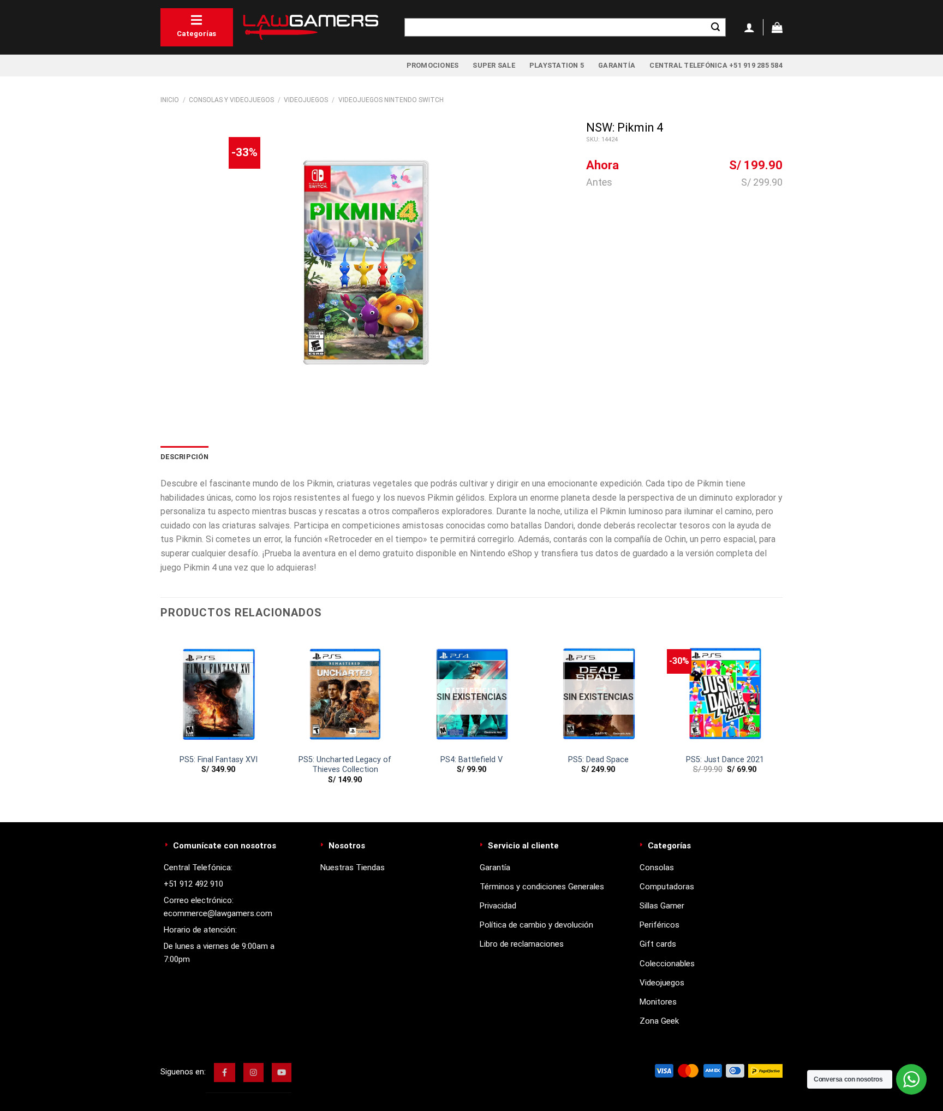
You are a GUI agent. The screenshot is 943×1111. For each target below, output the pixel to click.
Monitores (658, 1002)
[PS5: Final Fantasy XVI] (218, 690)
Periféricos (659, 925)
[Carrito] (777, 27)
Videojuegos (306, 100)
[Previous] (161, 718)
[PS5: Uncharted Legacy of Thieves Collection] (345, 690)
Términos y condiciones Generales (542, 887)
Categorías (197, 33)
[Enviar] (715, 27)
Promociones (433, 65)
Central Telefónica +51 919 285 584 (716, 65)
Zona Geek (659, 1021)
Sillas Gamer (662, 906)
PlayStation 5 (556, 65)
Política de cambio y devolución (536, 925)
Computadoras (667, 887)
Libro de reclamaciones (522, 944)
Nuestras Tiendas (352, 867)
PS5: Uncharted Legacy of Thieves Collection (345, 765)
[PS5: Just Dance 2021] (725, 690)
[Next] (782, 718)
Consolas (657, 867)
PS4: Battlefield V (471, 759)
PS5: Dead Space (598, 759)
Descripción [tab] (184, 457)
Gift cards (658, 944)
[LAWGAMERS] (310, 27)
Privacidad (498, 906)
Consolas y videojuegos (231, 100)
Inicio (169, 100)
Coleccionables (667, 964)
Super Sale (494, 65)
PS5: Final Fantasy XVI (219, 759)
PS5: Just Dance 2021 (725, 759)
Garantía (616, 65)
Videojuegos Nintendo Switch (391, 100)
